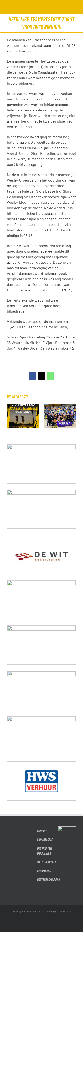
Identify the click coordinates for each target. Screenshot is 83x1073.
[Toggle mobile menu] (74, 7)
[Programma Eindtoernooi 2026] (23, 406)
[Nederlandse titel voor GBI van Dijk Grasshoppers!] (60, 406)
